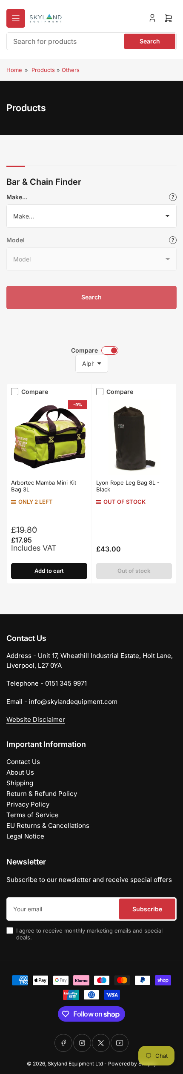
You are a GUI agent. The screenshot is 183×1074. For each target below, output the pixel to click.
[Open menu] (15, 18)
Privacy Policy (27, 804)
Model (15, 240)
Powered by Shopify (132, 1063)
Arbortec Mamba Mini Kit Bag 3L (43, 486)
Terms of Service (32, 815)
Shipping (19, 783)
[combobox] (91, 41)
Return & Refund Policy (41, 794)
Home (14, 69)
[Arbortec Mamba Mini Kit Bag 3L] (49, 437)
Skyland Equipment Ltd (75, 1063)
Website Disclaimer (35, 719)
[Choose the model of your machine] (173, 240)
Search (150, 41)
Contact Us (23, 762)
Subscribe (147, 909)
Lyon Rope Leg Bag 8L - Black (128, 486)
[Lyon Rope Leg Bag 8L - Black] (134, 437)
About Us (20, 772)
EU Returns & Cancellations (47, 825)
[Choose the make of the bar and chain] (173, 197)
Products (43, 69)
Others (71, 69)
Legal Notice (25, 836)
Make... (16, 197)
